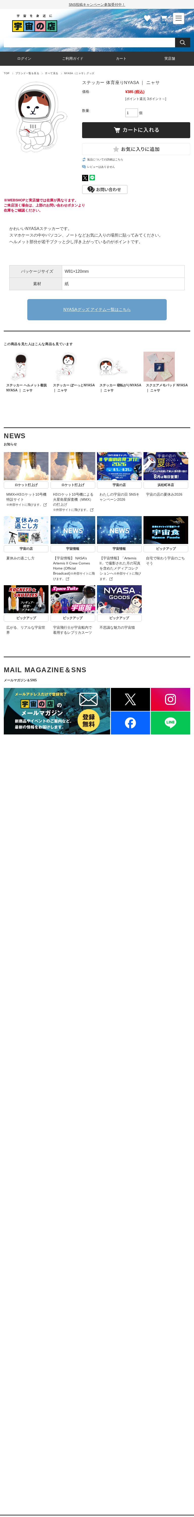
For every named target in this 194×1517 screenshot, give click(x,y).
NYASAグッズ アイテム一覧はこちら (97, 309)
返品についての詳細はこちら (105, 159)
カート (164, 24)
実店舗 (169, 58)
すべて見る (51, 73)
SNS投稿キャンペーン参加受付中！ (97, 5)
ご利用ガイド (72, 58)
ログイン (24, 58)
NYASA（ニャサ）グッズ (79, 73)
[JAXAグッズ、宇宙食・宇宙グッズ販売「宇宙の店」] (34, 30)
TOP (6, 73)
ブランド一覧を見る (27, 73)
